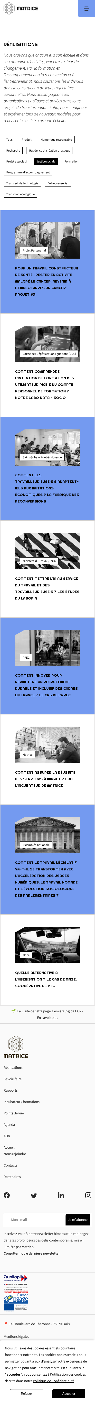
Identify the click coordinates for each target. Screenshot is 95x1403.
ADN (7, 1136)
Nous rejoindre (15, 1154)
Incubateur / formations (21, 1101)
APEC (26, 658)
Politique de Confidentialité (53, 1381)
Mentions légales (16, 1336)
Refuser (26, 1393)
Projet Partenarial (34, 250)
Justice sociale (46, 161)
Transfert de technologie (22, 183)
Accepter (68, 1393)
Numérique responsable (56, 140)
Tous (9, 140)
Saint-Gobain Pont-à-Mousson (42, 457)
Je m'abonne (77, 1219)
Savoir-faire (12, 1079)
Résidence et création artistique (49, 150)
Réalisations (13, 1067)
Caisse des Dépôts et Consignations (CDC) (49, 354)
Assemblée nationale (36, 845)
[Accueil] (20, 8)
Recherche (13, 150)
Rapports (11, 1090)
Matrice (27, 755)
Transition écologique (20, 194)
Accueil (9, 1147)
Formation (71, 161)
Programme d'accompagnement (28, 172)
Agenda (9, 1124)
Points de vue (14, 1113)
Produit (26, 140)
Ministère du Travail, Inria (39, 561)
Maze (26, 955)
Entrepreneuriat (58, 183)
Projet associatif (16, 161)
